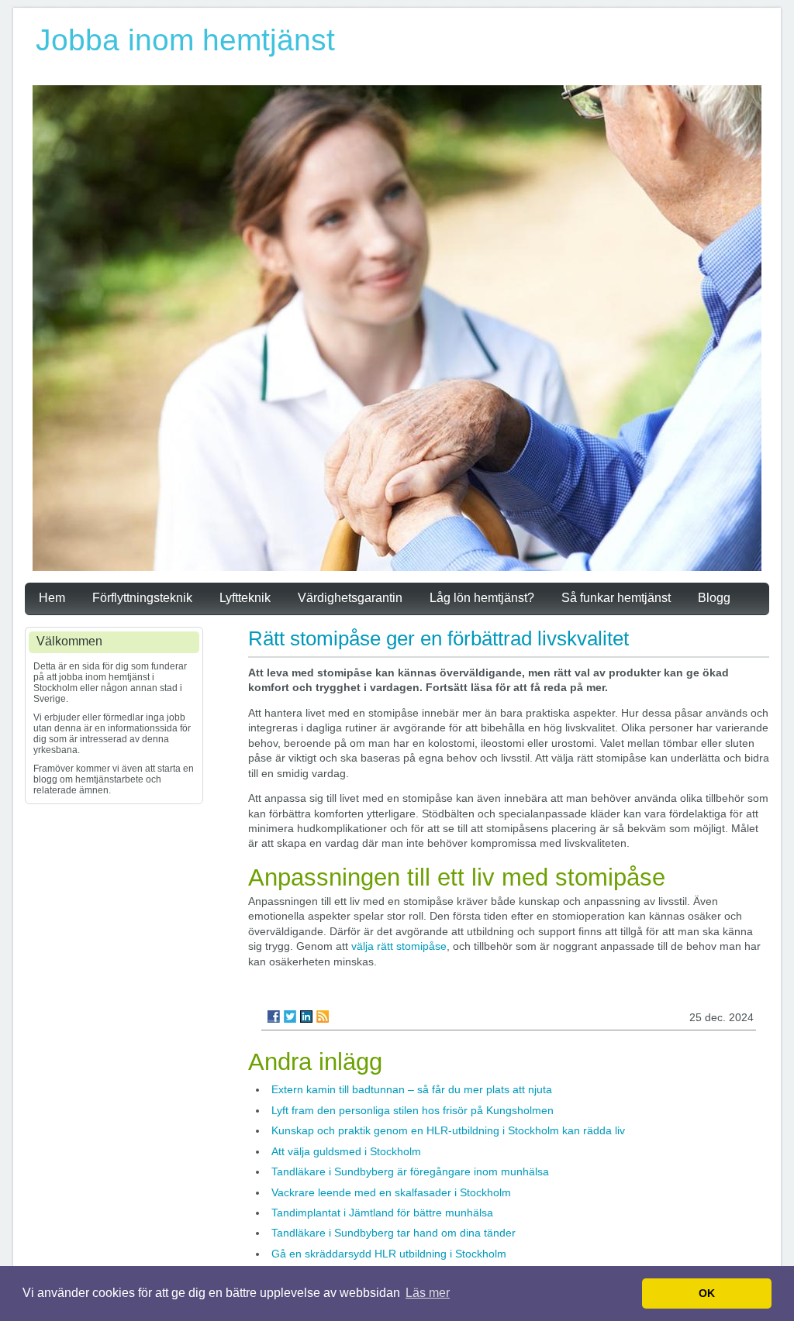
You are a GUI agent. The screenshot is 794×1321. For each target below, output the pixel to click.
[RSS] (322, 1016)
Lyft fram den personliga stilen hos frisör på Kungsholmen (412, 1110)
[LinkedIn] (306, 1016)
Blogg (714, 597)
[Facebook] (274, 1016)
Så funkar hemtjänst (616, 597)
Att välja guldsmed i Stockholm (346, 1151)
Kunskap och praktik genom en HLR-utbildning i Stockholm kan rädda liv (448, 1130)
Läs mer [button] (428, 1292)
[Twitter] (290, 1016)
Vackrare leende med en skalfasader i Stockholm (391, 1192)
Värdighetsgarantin (350, 597)
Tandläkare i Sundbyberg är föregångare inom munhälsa (410, 1171)
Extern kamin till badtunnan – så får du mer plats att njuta (411, 1089)
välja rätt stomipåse (399, 946)
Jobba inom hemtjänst (185, 40)
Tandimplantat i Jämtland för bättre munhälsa (382, 1212)
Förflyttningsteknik (142, 597)
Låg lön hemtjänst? (482, 597)
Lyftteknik (245, 597)
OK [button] (707, 1293)
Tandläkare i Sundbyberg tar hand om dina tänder (393, 1232)
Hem (52, 597)
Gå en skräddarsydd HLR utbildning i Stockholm (388, 1253)
